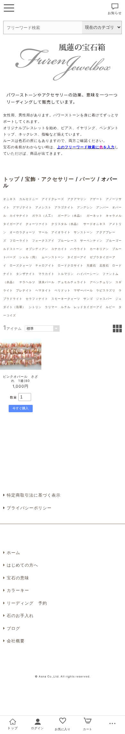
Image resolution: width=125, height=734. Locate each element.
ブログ (13, 628)
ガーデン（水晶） (70, 215)
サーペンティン (91, 240)
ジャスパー (104, 298)
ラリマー (51, 307)
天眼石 (91, 265)
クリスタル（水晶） (65, 224)
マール (43, 232)
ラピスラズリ (105, 290)
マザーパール (83, 290)
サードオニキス (94, 224)
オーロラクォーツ (22, 232)
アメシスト (43, 207)
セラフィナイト (37, 298)
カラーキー (18, 590)
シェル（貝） (28, 257)
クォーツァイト (37, 224)
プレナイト (24, 290)
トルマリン (66, 273)
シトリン (35, 307)
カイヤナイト (19, 215)
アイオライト (61, 232)
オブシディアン (37, 249)
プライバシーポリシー (28, 507)
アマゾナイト (22, 207)
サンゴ (88, 298)
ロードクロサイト (70, 265)
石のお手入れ (20, 615)
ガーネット (95, 215)
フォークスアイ (43, 240)
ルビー (110, 307)
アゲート (96, 199)
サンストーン (83, 232)
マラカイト (46, 273)
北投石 (104, 265)
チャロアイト (44, 265)
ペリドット (62, 290)
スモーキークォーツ (65, 298)
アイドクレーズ (53, 199)
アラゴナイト (64, 207)
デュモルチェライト (72, 282)
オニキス (9, 199)
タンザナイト (25, 273)
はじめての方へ (22, 565)
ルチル (66, 307)
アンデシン (85, 207)
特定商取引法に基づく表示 (33, 495)
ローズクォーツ (21, 265)
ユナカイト (59, 249)
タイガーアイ (77, 257)
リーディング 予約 (27, 603)
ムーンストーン (53, 257)
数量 (13, 397)
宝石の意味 (18, 577)
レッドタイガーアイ (88, 307)
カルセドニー (28, 199)
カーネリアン (99, 249)
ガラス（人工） (43, 215)
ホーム (13, 552)
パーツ (87, 179)
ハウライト (79, 249)
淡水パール (46, 282)
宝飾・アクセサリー (49, 179)
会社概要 (16, 640)
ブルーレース (67, 240)
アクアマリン (77, 199)
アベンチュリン (101, 282)
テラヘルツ (27, 282)
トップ (11, 179)
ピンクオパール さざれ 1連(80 (20, 378)
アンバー (102, 207)
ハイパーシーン (88, 273)
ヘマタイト (43, 290)
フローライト (19, 240)
